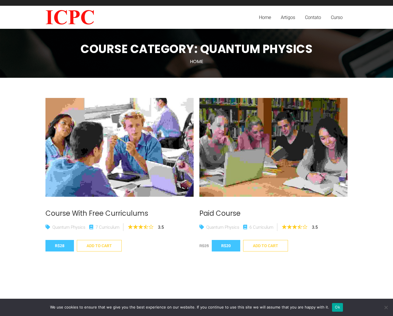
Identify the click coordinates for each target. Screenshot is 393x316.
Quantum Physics (68, 227)
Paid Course (220, 213)
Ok (337, 307)
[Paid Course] (273, 147)
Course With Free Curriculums (96, 213)
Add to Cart (99, 245)
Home (196, 61)
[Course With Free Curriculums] (119, 147)
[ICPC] (69, 17)
